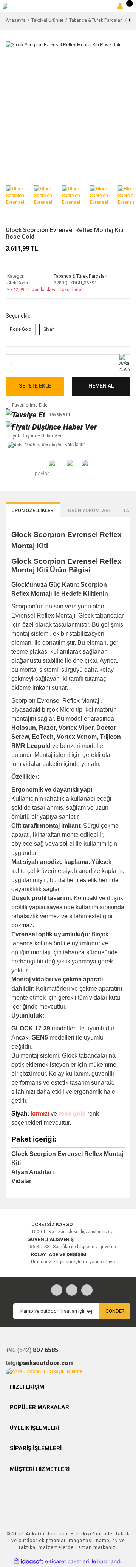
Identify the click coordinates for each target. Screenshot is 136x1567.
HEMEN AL (101, 386)
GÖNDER (115, 1311)
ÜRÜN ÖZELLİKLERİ (33, 510)
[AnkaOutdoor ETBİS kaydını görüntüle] (44, 1371)
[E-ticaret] (67, 1561)
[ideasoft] (28, 1561)
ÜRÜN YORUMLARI (89, 510)
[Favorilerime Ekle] (62, 405)
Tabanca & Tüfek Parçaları (80, 276)
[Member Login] (120, 6)
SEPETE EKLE (35, 386)
